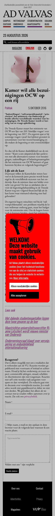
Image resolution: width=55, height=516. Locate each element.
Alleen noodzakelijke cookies (24, 286)
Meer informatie (20, 278)
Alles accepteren (18, 295)
